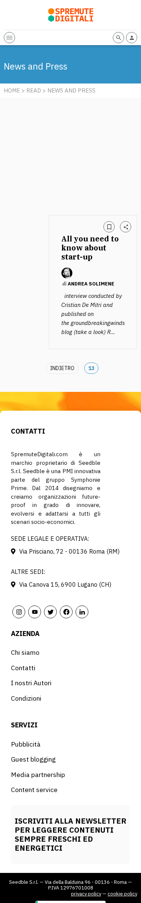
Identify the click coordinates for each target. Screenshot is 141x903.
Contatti (23, 667)
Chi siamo (25, 652)
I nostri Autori (31, 682)
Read (33, 90)
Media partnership (38, 774)
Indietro (62, 368)
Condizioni (26, 698)
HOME (12, 90)
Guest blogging (33, 759)
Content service (34, 789)
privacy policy (86, 894)
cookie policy (122, 894)
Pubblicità (26, 744)
